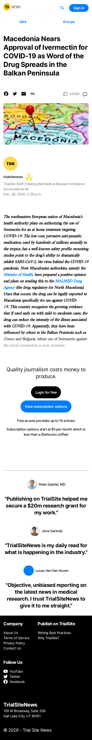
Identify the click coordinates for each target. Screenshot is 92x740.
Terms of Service (16, 638)
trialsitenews (13, 177)
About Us (10, 633)
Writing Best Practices (54, 633)
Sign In (78, 8)
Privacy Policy (14, 643)
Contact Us (12, 648)
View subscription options (46, 406)
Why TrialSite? (48, 638)
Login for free (46, 392)
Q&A (23, 22)
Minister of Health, (18, 275)
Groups (69, 22)
